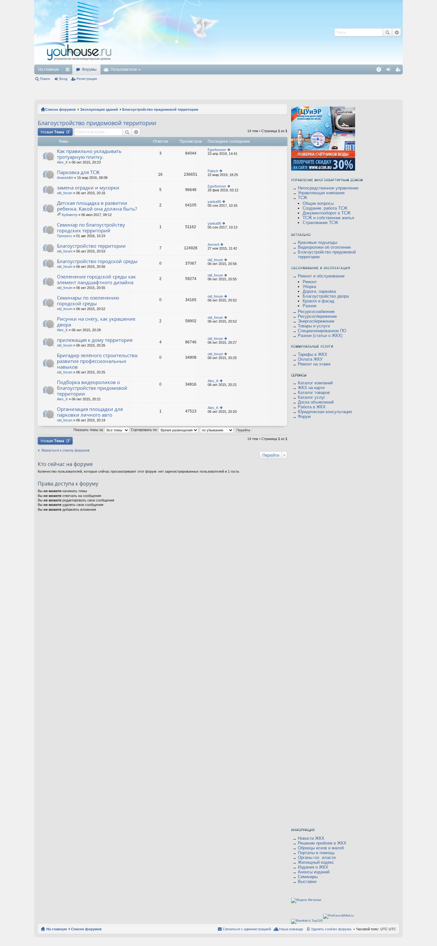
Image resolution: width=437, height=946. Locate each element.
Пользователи (124, 69)
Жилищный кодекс (316, 862)
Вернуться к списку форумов (66, 450)
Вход (63, 79)
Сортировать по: (145, 430)
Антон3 (213, 244)
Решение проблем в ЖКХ (322, 843)
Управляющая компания (321, 192)
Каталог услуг (311, 397)
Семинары (308, 876)
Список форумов (60, 109)
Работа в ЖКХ (312, 407)
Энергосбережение (316, 321)
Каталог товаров (314, 392)
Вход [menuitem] (389, 70)
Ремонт (310, 281)
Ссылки (68, 70)
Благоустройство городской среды (97, 261)
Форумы (89, 69)
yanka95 (214, 202)
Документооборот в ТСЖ (327, 213)
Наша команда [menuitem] (291, 929)
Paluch (213, 171)
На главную (48, 69)
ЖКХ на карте (311, 387)
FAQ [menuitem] (381, 70)
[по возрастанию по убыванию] (217, 430)
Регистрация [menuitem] (399, 70)
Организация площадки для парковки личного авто (90, 412)
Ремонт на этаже (314, 364)
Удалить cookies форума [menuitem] (331, 929)
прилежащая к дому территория (94, 340)
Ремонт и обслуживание (321, 276)
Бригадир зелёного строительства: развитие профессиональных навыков (97, 361)
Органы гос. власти (317, 857)
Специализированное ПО (322, 330)
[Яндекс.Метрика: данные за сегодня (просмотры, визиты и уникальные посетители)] (306, 900)
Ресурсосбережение (317, 316)
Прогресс (64, 236)
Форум (304, 416)
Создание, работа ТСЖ (325, 208)
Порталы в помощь (316, 852)
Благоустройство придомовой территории (160, 109)
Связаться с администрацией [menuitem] (247, 929)
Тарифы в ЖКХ (312, 354)
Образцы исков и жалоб (321, 848)
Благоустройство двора (326, 296)
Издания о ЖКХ (313, 867)
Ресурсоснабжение (316, 311)
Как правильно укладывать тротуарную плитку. (89, 154)
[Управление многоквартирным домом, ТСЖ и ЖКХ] (126, 63)
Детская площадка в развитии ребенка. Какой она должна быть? (97, 206)
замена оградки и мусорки (88, 188)
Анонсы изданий (314, 872)
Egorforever (217, 150)
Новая (52, 132)
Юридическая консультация (325, 411)
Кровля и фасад (318, 301)
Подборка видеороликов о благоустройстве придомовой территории (92, 388)
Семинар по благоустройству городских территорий (91, 228)
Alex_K (62, 162)
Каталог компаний (315, 383)
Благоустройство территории (91, 246)
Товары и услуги (314, 326)
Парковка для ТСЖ (78, 172)
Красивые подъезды (317, 242)
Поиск (387, 32)
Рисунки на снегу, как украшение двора (96, 322)
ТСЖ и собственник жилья (328, 217)
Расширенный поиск (396, 32)
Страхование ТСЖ (320, 222)
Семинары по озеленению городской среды (88, 301)
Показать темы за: (89, 430)
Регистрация (86, 79)
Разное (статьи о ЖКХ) (320, 335)
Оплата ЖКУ (310, 359)
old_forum (64, 193)
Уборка (309, 286)
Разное (309, 305)
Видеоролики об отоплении (324, 247)
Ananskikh (65, 178)
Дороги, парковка (319, 291)
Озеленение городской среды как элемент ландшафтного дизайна (96, 279)
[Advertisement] (230, 32)
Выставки (307, 881)
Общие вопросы (318, 203)
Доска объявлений (316, 402)
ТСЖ (302, 197)
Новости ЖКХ (311, 838)
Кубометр (69, 215)
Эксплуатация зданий (99, 109)
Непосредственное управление (328, 188)
